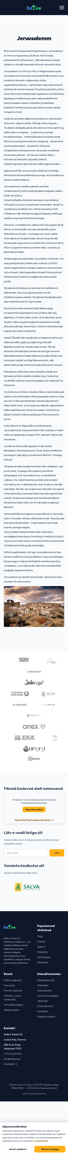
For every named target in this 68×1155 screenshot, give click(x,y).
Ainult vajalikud (17, 1149)
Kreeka (41, 941)
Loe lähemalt (41, 1140)
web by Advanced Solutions (34, 1093)
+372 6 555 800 (13, 1053)
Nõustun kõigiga (50, 1149)
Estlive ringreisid (12, 980)
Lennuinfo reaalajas (48, 995)
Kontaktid (42, 1011)
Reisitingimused (45, 980)
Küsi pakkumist (45, 1006)
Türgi (39, 936)
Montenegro (44, 957)
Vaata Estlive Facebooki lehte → (34, 820)
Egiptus (41, 946)
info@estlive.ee (12, 1058)
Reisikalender (44, 990)
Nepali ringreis (11, 1009)
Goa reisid (9, 985)
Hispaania (42, 962)
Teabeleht (42, 985)
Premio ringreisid (13, 990)
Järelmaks (42, 1000)
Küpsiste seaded (34, 809)
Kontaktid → (10, 1064)
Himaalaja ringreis (13, 1004)
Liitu (57, 853)
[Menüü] (61, 7)
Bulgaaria (42, 951)
